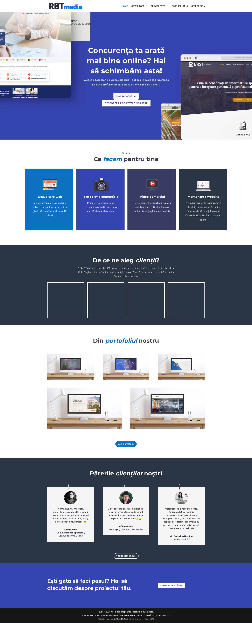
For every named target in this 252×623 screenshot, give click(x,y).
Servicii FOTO (158, 6)
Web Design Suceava (109, 615)
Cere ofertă (198, 6)
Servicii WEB (137, 6)
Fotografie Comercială (161, 615)
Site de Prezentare (127, 615)
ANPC (152, 619)
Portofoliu (178, 6)
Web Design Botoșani (90, 615)
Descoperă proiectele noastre (126, 103)
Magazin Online (143, 615)
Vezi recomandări (126, 555)
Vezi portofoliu (126, 444)
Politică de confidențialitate (109, 619)
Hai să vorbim (126, 96)
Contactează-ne (171, 585)
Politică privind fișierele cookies (135, 619)
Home (125, 6)
